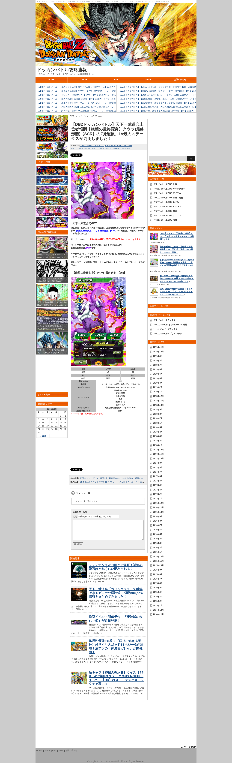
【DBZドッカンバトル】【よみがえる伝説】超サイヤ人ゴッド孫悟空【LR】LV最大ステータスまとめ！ (84, 87)
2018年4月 (158, 432)
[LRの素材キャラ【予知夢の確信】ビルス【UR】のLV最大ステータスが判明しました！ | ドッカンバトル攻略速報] (154, 239)
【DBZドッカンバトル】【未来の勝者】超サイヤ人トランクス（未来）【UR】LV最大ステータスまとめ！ (85, 103)
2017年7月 (158, 472)
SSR (114, 148)
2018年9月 (158, 409)
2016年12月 (158, 503)
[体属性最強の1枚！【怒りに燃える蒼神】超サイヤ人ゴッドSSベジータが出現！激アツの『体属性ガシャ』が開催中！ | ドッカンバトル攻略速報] (79, 653)
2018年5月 (158, 427)
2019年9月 (158, 356)
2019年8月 (158, 360)
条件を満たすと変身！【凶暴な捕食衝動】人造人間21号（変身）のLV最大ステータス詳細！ (176, 249)
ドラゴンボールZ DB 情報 (80, 148)
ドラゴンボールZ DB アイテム (167, 193)
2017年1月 (158, 498)
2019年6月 (158, 369)
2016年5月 (158, 534)
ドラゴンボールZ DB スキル (166, 202)
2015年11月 (158, 561)
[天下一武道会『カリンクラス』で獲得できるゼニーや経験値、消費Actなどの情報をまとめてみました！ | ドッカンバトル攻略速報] (79, 601)
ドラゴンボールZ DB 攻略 (101, 148)
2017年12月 (158, 449)
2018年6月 (158, 423)
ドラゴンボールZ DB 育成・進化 (168, 197)
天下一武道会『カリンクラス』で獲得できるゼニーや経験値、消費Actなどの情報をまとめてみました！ (116, 592)
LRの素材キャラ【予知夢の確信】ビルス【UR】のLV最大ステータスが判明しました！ (177, 236)
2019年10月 (158, 351)
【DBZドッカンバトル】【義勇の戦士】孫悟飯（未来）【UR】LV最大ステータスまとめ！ (78, 99)
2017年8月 (158, 467)
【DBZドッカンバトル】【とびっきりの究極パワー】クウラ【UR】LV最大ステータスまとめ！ (80, 95)
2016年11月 (158, 507)
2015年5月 (158, 587)
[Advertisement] (108, 442)
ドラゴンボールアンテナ (164, 320)
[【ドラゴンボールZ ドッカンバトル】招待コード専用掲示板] (52, 124)
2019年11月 (158, 347)
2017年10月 (158, 458)
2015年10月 (158, 565)
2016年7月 (158, 525)
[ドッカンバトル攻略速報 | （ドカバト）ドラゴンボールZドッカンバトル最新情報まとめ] (116, 64)
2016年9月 (158, 516)
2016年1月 (158, 552)
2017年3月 (158, 490)
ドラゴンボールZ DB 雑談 (165, 211)
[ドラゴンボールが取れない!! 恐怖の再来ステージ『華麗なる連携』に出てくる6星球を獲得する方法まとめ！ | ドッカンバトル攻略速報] (154, 265)
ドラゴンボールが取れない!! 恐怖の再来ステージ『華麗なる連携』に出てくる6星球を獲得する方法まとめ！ (177, 262)
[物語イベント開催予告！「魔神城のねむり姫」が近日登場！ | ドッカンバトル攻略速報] (79, 629)
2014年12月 (158, 610)
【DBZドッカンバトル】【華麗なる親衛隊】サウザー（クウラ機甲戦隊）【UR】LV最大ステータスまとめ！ (86, 91)
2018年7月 (158, 418)
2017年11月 (158, 454)
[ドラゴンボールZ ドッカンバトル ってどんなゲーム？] (172, 174)
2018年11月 (158, 401)
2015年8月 (158, 574)
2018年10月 (158, 405)
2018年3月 (158, 436)
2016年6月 (158, 530)
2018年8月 (158, 414)
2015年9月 (158, 570)
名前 (75, 516)
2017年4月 (158, 485)
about (148, 79)
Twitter (83, 79)
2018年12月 (158, 396)
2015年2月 (158, 601)
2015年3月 (158, 596)
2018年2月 (158, 440)
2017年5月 (158, 481)
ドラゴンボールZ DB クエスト (167, 215)
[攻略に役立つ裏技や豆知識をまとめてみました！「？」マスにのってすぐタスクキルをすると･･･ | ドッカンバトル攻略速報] (154, 295)
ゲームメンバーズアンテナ (165, 329)
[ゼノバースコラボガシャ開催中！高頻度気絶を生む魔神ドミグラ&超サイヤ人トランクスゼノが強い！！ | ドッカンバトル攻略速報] (154, 281)
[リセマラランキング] (52, 140)
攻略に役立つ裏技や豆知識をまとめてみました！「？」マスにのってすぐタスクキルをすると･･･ (176, 292)
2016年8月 (158, 521)
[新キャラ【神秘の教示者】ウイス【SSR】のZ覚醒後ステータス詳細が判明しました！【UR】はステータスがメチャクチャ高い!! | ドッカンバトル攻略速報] (79, 685)
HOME (51, 79)
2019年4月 (158, 378)
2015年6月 (158, 583)
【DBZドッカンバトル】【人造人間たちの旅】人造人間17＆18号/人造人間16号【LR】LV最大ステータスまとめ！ (89, 107)
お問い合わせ (180, 79)
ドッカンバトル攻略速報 (62, 69)
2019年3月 (158, 383)
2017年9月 (158, 463)
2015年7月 (158, 579)
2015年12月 (158, 556)
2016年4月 (158, 539)
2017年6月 (158, 476)
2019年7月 (158, 365)
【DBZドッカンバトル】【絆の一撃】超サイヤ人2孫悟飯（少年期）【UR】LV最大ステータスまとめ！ (84, 111)
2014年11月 (158, 614)
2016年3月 (158, 543)
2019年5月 (158, 374)
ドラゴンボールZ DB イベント (92, 146)
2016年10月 (158, 512)
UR (117, 148)
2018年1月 (158, 445)
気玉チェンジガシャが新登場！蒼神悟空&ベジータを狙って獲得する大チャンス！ (117, 478)
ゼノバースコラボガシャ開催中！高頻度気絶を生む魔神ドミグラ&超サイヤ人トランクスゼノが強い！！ (177, 278)
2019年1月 (158, 392)
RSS (116, 79)
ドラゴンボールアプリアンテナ (167, 333)
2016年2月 (158, 547)
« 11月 (43, 436)
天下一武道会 (124, 148)
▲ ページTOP (188, 746)
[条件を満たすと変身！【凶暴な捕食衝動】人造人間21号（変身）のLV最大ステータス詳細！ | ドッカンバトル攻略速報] (154, 253)
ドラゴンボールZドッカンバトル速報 (170, 324)
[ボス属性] (52, 157)
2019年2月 (158, 387)
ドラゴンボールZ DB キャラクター (118, 146)
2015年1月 (158, 605)
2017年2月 (158, 494)
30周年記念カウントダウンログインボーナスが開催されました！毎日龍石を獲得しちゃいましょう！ (126, 482)
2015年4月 (158, 592)
